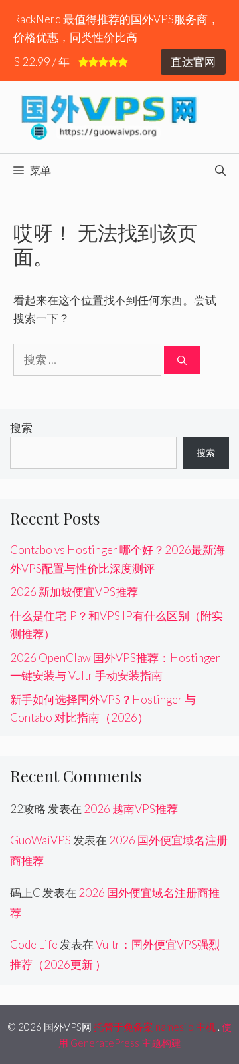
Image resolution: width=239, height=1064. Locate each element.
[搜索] (181, 360)
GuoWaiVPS (40, 840)
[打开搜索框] (220, 170)
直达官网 (193, 62)
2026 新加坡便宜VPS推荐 (74, 592)
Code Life (34, 944)
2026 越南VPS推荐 (131, 809)
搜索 (21, 428)
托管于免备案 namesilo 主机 (155, 1027)
